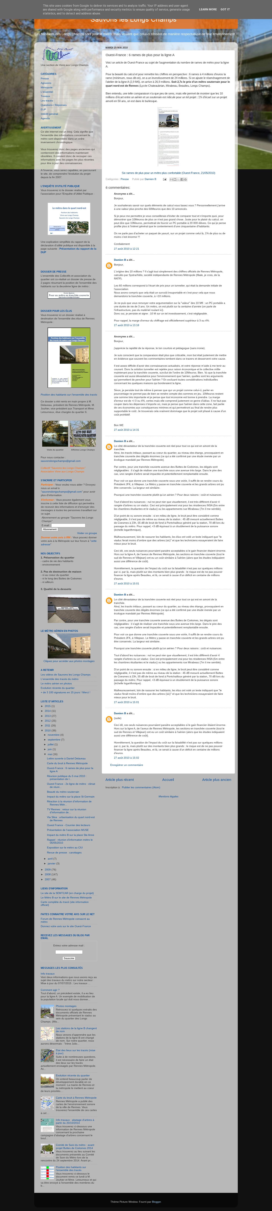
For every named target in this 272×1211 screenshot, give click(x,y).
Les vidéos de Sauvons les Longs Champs (65, 674)
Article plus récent (119, 780)
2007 (48, 879)
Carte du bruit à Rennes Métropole (67, 763)
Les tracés (47, 100)
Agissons (46, 83)
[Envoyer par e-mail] (171, 179)
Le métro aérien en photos (56, 683)
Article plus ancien (216, 780)
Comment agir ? (50, 990)
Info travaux (48, 973)
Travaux (45, 96)
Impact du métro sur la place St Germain (71, 796)
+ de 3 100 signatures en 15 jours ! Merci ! (65, 692)
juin (50, 749)
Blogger (156, 1201)
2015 (48, 706)
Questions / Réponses (54, 105)
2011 (48, 725)
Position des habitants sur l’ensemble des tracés (69, 394)
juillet (51, 744)
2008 (48, 874)
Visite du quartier (55, 450)
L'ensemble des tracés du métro (59, 679)
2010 (48, 730)
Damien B (120, 259)
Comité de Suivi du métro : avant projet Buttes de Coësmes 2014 (75, 1146)
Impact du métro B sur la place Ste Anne (70, 835)
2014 (48, 711)
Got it (225, 9)
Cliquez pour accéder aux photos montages (69, 661)
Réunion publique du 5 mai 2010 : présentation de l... (67, 777)
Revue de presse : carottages (64, 852)
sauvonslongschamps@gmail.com (61, 461)
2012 (48, 720)
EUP (43, 109)
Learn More (208, 9)
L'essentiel (47, 92)
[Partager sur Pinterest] (185, 179)
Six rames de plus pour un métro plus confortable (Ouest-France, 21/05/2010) (168, 172)
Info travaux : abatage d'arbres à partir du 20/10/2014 (75, 1121)
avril (50, 858)
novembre (54, 734)
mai (50, 754)
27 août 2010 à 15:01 (126, 583)
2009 (48, 869)
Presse (125, 179)
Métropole (47, 87)
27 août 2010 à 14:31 (126, 429)
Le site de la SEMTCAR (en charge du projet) (67, 893)
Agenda (45, 118)
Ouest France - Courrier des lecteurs (68, 825)
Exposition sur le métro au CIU (65, 847)
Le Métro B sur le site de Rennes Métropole (66, 897)
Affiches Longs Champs (83, 450)
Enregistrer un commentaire (126, 765)
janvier (52, 863)
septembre (54, 739)
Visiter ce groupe (87, 533)
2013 (48, 716)
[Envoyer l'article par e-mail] (164, 179)
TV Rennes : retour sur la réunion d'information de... (66, 811)
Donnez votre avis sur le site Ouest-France (66, 926)
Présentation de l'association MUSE (68, 830)
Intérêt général (49, 114)
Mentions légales (168, 796)
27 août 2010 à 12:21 (126, 248)
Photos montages (66, 1006)
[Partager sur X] (178, 179)
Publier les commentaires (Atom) (141, 787)
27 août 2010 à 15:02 (126, 757)
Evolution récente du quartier (58, 688)
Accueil (168, 780)
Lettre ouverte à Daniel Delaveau (66, 758)
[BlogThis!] (175, 179)
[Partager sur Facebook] (182, 179)
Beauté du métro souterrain (63, 791)
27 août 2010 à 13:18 (126, 325)
